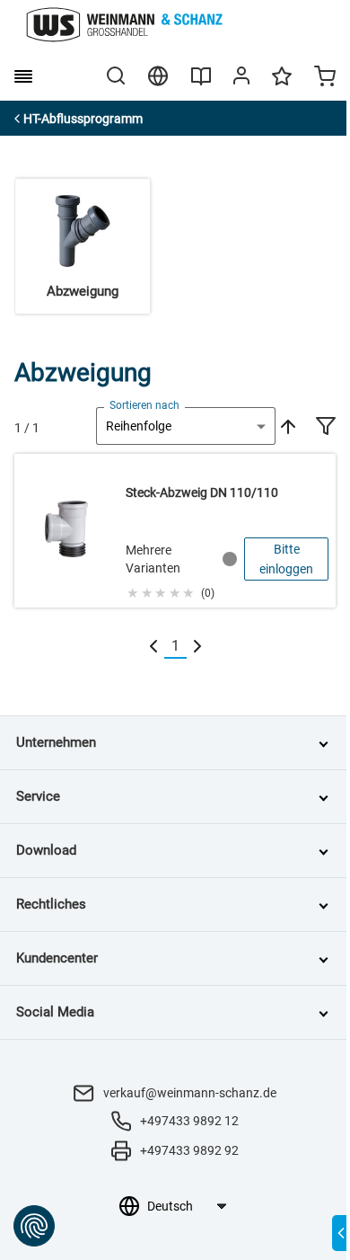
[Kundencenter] (241, 79)
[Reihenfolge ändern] (286, 426)
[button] (170, 590)
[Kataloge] (201, 82)
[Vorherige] (153, 646)
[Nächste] (197, 646)
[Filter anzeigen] (326, 428)
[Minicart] (325, 78)
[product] (175, 531)
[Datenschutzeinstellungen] (34, 1226)
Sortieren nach (144, 405)
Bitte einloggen (286, 559)
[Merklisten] (282, 84)
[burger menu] (23, 76)
